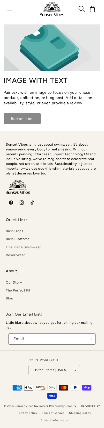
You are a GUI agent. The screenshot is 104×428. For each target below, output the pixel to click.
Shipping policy (80, 413)
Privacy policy (27, 413)
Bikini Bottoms (18, 239)
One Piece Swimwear (23, 247)
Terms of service (53, 413)
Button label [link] (22, 119)
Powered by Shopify (62, 406)
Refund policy (90, 405)
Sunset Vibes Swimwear (31, 406)
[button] (9, 9)
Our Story (14, 282)
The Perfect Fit (18, 290)
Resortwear (15, 255)
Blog (9, 298)
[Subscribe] (90, 339)
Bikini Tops (14, 231)
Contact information (54, 420)
